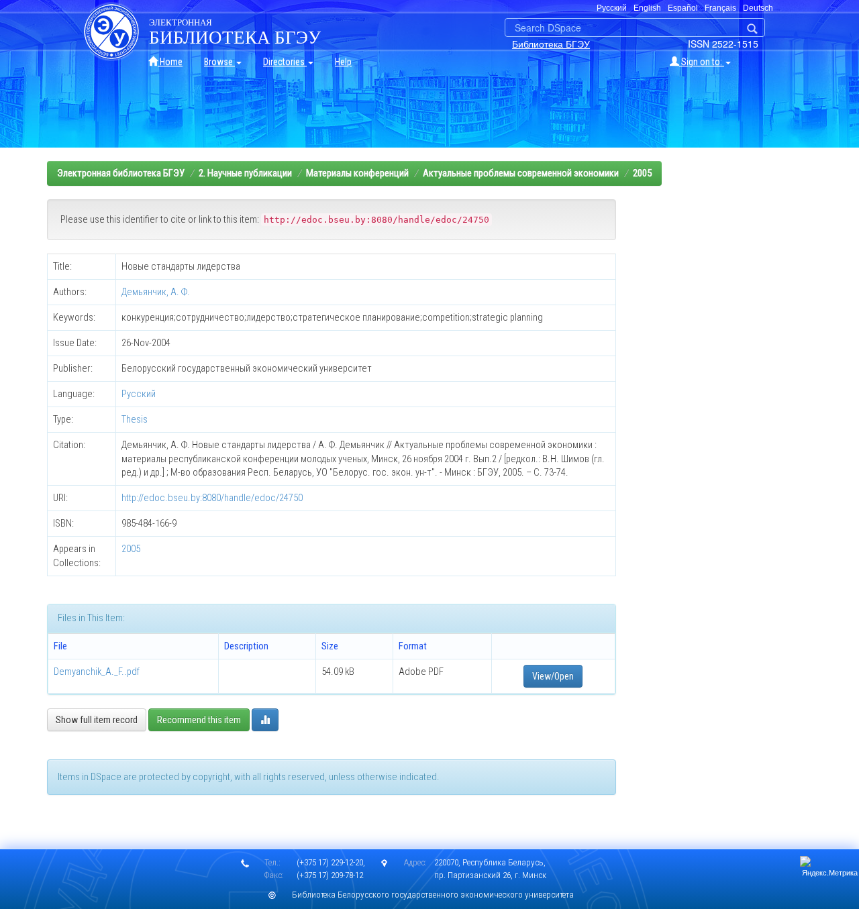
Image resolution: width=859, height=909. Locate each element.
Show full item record (97, 719)
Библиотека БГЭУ (551, 43)
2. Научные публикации (245, 173)
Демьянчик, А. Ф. (155, 292)
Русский (138, 394)
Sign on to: (701, 61)
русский (612, 8)
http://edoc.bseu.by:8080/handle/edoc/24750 (212, 498)
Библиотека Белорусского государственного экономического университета (433, 895)
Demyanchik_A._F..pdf (97, 671)
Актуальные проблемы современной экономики (521, 173)
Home (170, 61)
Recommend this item (199, 719)
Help (343, 61)
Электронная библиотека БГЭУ (121, 173)
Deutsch (758, 8)
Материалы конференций (357, 173)
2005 (642, 173)
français (720, 8)
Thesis (134, 419)
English (647, 8)
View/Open (553, 676)
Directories (285, 61)
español (683, 8)
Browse (219, 61)
